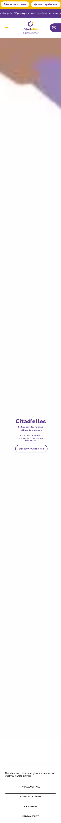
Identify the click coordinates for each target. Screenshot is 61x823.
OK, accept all (31, 787)
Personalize (30, 806)
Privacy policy (30, 816)
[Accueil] (30, 27)
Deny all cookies (31, 796)
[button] (7, 27)
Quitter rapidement (45, 4)
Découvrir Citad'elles (31, 448)
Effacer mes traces (15, 4)
